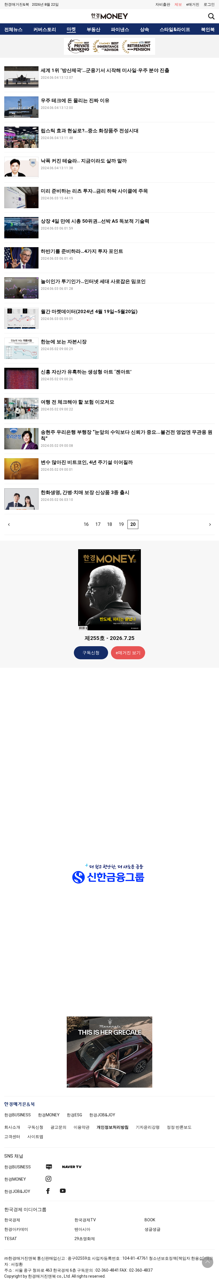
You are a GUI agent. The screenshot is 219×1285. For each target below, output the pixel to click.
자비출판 (162, 4)
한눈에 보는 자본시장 (64, 341)
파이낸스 (120, 29)
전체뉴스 (13, 29)
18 (109, 524)
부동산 (93, 29)
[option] (109, 46)
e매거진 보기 (128, 652)
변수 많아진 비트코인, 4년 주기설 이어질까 (87, 462)
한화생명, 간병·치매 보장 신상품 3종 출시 (85, 492)
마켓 (71, 29)
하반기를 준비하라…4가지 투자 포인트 (82, 251)
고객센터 (12, 1136)
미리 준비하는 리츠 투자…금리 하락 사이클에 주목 (94, 191)
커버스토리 (44, 29)
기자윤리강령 (148, 1127)
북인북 (208, 29)
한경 (17, 1115)
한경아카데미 (16, 1229)
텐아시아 (82, 1229)
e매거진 (192, 4)
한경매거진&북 (16, 4)
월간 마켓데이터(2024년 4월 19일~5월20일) (89, 311)
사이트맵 (35, 1136)
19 (121, 524)
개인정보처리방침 (113, 1127)
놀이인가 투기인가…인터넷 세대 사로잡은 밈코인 (93, 281)
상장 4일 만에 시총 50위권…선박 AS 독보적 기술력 (95, 221)
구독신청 (91, 652)
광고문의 (58, 1127)
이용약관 (82, 1127)
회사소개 (12, 1127)
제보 (178, 4)
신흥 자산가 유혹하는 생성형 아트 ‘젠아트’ (86, 372)
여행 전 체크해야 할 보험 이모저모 (77, 402)
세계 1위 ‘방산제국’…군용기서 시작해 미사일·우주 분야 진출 (105, 70)
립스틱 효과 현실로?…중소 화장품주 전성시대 (90, 130)
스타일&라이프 (175, 29)
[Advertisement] (109, 761)
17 (97, 524)
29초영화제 (84, 1238)
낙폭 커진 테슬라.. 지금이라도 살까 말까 (84, 161)
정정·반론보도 (179, 1127)
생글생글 (153, 1229)
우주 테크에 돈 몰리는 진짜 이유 (75, 100)
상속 (144, 29)
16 (86, 524)
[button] (209, 4)
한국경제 (12, 1220)
